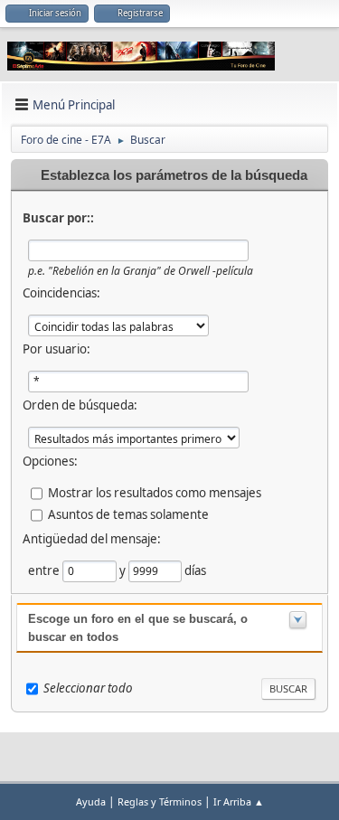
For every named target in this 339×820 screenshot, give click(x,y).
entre (45, 570)
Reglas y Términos (160, 801)
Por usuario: (56, 349)
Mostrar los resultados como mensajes (154, 493)
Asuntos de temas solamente (128, 514)
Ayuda (91, 801)
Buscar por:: (58, 218)
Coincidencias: (61, 293)
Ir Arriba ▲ (238, 801)
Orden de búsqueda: (80, 405)
